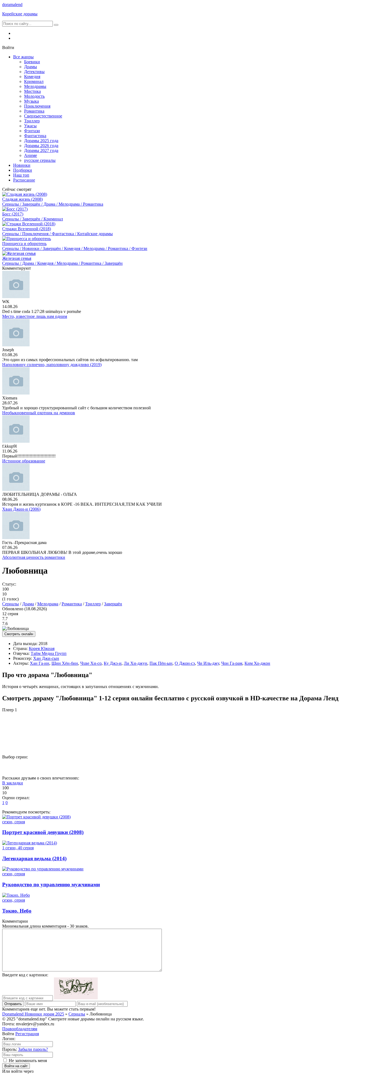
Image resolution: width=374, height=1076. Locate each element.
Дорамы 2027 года (41, 150)
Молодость (34, 96)
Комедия (32, 76)
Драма (28, 604)
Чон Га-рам (231, 663)
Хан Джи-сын (46, 658)
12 (260, 766)
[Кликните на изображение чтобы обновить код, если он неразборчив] (76, 998)
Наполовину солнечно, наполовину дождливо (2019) (52, 364)
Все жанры (23, 56)
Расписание (24, 180)
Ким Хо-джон (257, 663)
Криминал (34, 81)
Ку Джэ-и (113, 663)
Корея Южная (41, 648)
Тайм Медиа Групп (49, 653)
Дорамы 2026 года (41, 145)
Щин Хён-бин (64, 663)
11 (238, 766)
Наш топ (21, 175)
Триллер (32, 121)
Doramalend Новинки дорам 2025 (33, 1014)
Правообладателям (19, 1028)
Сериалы (10, 604)
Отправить (13, 1004)
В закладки (12, 783)
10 (215, 766)
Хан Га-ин (39, 663)
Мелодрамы (35, 86)
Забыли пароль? (33, 1049)
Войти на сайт (16, 1066)
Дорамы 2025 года (41, 140)
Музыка (31, 101)
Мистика (32, 91)
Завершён (113, 604)
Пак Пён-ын (160, 663)
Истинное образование (23, 461)
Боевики (32, 61)
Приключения (37, 106)
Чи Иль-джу (208, 663)
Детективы (34, 71)
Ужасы (30, 125)
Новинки (21, 165)
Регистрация (27, 1033)
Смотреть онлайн (18, 634)
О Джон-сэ (185, 663)
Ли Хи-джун (135, 663)
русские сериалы (40, 160)
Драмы (30, 66)
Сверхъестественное (43, 116)
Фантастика (35, 135)
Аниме (30, 155)
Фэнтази (32, 130)
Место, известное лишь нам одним (34, 316)
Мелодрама (47, 604)
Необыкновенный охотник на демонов (38, 412)
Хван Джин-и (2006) (21, 509)
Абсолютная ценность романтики (33, 557)
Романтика (34, 111)
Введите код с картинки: (25, 975)
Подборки (22, 170)
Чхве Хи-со (91, 663)
